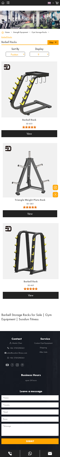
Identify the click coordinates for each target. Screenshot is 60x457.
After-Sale (43, 352)
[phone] (10, 453)
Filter (51, 42)
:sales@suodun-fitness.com (16, 353)
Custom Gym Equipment (43, 343)
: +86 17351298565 (16, 348)
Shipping (43, 347)
